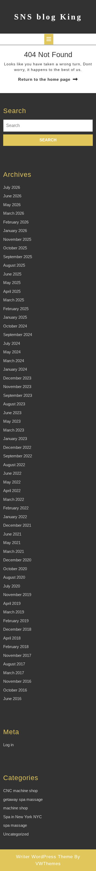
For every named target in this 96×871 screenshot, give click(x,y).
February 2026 (16, 222)
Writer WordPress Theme (44, 856)
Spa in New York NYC (22, 816)
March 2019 (13, 612)
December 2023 (17, 378)
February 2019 (16, 620)
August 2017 (14, 664)
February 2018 (16, 646)
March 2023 (13, 430)
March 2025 (13, 300)
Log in (8, 744)
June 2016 (12, 698)
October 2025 (15, 248)
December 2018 (17, 629)
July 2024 (11, 343)
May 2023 (12, 421)
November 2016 (17, 681)
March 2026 (13, 213)
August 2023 (14, 404)
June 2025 (12, 274)
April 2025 (12, 291)
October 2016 (15, 690)
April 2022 (12, 490)
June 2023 (12, 412)
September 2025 (17, 256)
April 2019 (12, 603)
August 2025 (14, 265)
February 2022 (16, 508)
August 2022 (14, 464)
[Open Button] (49, 39)
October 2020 (15, 568)
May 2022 (12, 482)
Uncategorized (16, 834)
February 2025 (16, 308)
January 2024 (15, 369)
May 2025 (12, 282)
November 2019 (17, 594)
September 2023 (17, 395)
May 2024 (12, 352)
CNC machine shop (20, 790)
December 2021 (17, 525)
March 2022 (13, 499)
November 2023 (17, 386)
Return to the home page (44, 79)
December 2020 (17, 560)
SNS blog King (48, 16)
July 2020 (11, 586)
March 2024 (13, 360)
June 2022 (12, 473)
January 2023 (15, 438)
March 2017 (13, 672)
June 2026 (12, 196)
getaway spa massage (23, 799)
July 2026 (11, 187)
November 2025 (17, 239)
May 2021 (12, 542)
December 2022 (17, 447)
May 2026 (12, 204)
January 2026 (15, 230)
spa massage (15, 825)
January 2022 (15, 516)
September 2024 (17, 334)
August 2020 (14, 577)
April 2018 (12, 638)
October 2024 (15, 326)
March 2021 (13, 551)
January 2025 (15, 317)
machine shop (15, 808)
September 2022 (17, 456)
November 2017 (17, 655)
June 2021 (12, 534)
